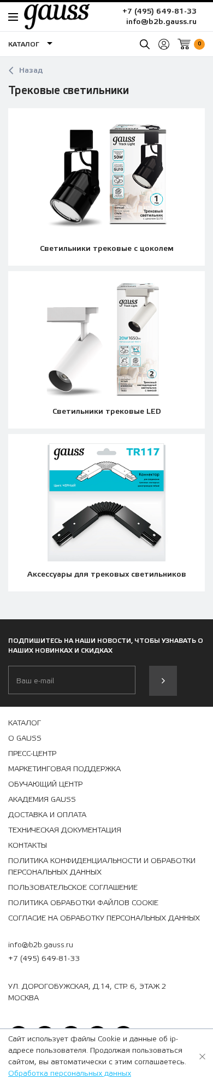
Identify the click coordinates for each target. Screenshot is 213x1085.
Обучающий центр (45, 784)
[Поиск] (144, 44)
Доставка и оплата (47, 815)
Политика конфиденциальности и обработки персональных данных (102, 867)
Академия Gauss (42, 799)
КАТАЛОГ (24, 723)
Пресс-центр (32, 753)
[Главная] (51, 16)
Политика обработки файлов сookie (83, 903)
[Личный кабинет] (163, 44)
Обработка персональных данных (69, 1073)
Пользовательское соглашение (73, 887)
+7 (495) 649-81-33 (159, 11)
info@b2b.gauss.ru (161, 22)
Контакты (27, 845)
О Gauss (25, 738)
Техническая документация (64, 830)
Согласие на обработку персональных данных (104, 918)
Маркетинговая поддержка (64, 769)
